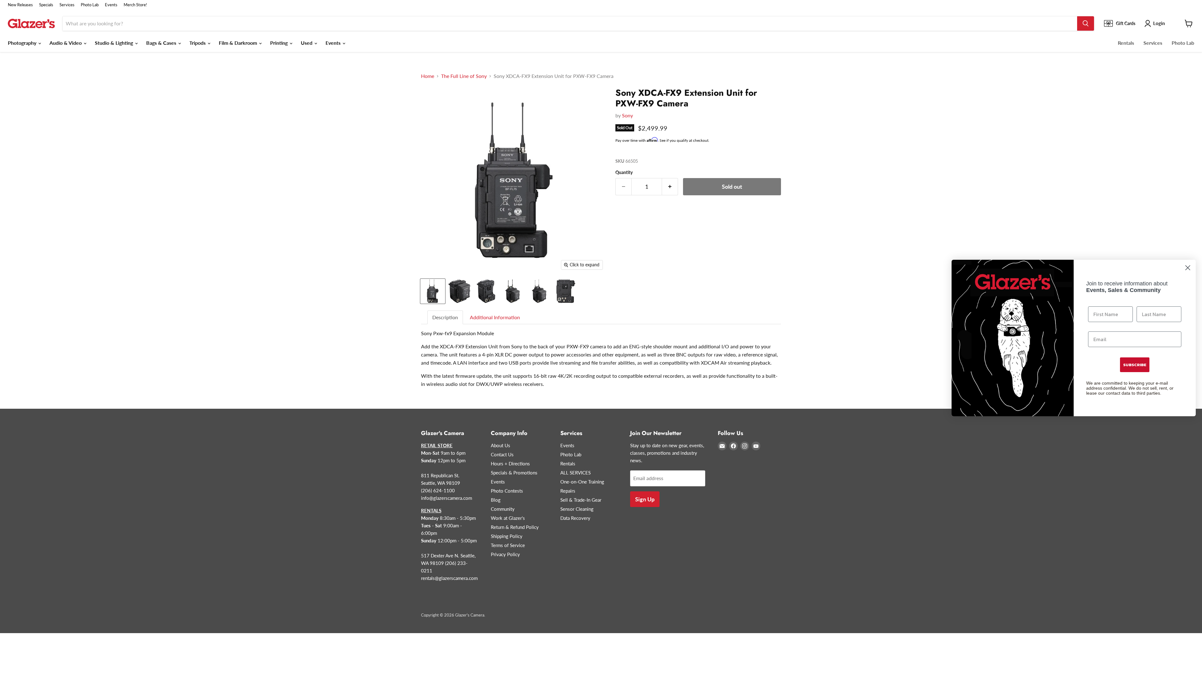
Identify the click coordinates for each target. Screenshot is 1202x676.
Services (66, 5)
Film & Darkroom (238, 43)
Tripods (198, 43)
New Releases (20, 5)
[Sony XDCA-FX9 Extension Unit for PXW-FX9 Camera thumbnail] (432, 291)
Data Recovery (575, 518)
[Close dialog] (1187, 267)
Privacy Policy (505, 554)
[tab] (445, 317)
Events (111, 5)
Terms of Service (508, 545)
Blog (496, 500)
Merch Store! (135, 5)
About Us (500, 445)
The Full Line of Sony (464, 76)
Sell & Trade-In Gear (580, 500)
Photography (23, 43)
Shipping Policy (506, 536)
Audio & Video (66, 43)
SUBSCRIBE (1134, 365)
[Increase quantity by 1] (670, 186)
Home (427, 76)
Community (503, 509)
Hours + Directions (510, 463)
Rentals (1126, 43)
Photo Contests (507, 491)
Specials (46, 5)
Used (307, 43)
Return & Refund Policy (515, 527)
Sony (627, 115)
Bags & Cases (161, 43)
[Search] (1085, 23)
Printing (279, 43)
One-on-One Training (582, 481)
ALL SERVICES (575, 472)
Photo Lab (90, 5)
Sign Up (645, 499)
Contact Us (502, 454)
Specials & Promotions (514, 472)
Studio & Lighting (114, 43)
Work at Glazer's (508, 518)
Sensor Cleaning (576, 509)
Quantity (624, 172)
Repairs (567, 491)
